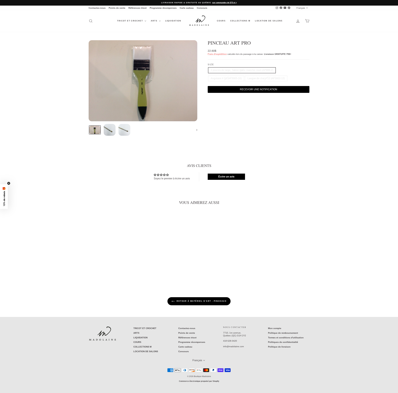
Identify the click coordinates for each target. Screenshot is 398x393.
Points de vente (117, 8)
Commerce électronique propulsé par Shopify (199, 381)
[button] (4, 196)
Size (211, 64)
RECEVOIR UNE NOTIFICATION (258, 89)
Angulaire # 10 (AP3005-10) (226, 78)
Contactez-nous (97, 8)
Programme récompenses (163, 8)
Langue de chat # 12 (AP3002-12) (266, 78)
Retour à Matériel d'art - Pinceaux (201, 301)
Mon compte (274, 328)
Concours (202, 8)
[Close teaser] (8, 183)
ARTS (154, 21)
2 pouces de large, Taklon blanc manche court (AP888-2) (242, 70)
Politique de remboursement (283, 333)
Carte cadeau (187, 8)
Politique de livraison (279, 346)
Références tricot (137, 8)
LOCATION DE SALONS (268, 21)
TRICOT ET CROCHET (130, 21)
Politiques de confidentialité (283, 342)
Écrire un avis (226, 176)
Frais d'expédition (217, 54)
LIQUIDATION (173, 21)
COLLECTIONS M (240, 21)
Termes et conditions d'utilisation (286, 337)
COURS (221, 21)
